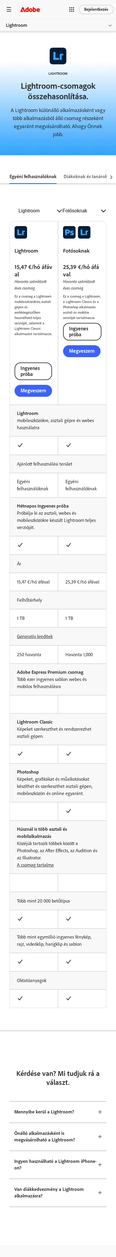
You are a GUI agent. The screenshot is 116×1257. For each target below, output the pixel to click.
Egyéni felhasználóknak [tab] (33, 176)
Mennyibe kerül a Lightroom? (44, 1112)
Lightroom (16, 25)
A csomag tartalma (35, 865)
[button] (71, 9)
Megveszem (33, 390)
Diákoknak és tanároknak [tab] (89, 176)
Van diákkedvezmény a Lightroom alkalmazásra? (49, 1192)
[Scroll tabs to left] (5, 177)
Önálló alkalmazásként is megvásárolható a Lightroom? (44, 1136)
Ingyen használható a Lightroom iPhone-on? (55, 1164)
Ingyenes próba (30, 371)
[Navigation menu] (9, 9)
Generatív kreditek (35, 636)
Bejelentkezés (96, 9)
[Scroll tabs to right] (111, 177)
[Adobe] (30, 9)
